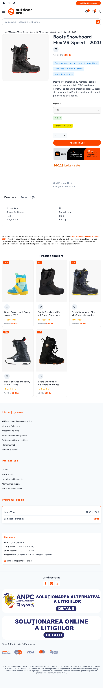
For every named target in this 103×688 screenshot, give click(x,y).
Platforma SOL (8, 445)
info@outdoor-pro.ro (23, 561)
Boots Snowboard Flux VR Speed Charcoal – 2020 (50, 315)
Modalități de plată (10, 431)
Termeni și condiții (10, 449)
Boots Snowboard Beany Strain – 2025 (17, 383)
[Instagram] (9, 3)
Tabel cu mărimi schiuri (12, 488)
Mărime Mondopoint (11, 484)
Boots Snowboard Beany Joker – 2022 (17, 313)
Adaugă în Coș (77, 142)
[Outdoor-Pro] (20, 11)
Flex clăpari (7, 474)
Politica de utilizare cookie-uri (15, 440)
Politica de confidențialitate (14, 435)
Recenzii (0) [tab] (28, 197)
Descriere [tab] (10, 197)
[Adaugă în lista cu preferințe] (56, 49)
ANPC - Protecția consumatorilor (17, 421)
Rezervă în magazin (63, 126)
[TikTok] (14, 3)
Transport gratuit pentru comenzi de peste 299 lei (76, 63)
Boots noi (70, 186)
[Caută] (98, 22)
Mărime (57, 104)
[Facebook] (4, 3)
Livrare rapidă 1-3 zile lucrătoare (69, 69)
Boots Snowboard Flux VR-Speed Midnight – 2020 (83, 315)
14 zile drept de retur (64, 74)
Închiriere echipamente (12, 479)
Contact (5, 470)
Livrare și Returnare (11, 426)
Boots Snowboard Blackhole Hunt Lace (48, 383)
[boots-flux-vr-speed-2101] (25, 57)
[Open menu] (3, 11)
